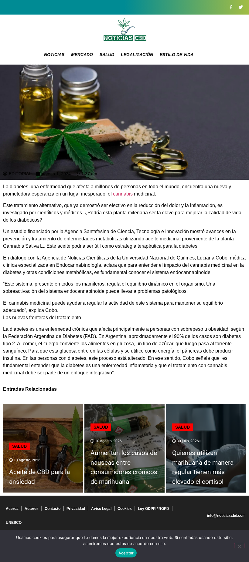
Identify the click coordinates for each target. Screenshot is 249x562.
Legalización (137, 54)
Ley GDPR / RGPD (153, 509)
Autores (32, 509)
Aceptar (126, 552)
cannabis (122, 193)
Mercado (82, 54)
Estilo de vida (176, 54)
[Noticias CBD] (124, 30)
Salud (107, 54)
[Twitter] (241, 7)
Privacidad (76, 509)
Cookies (125, 509)
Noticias (54, 54)
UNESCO (14, 522)
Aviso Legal (101, 509)
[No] (239, 545)
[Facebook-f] (231, 7)
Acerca (12, 509)
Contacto (52, 509)
